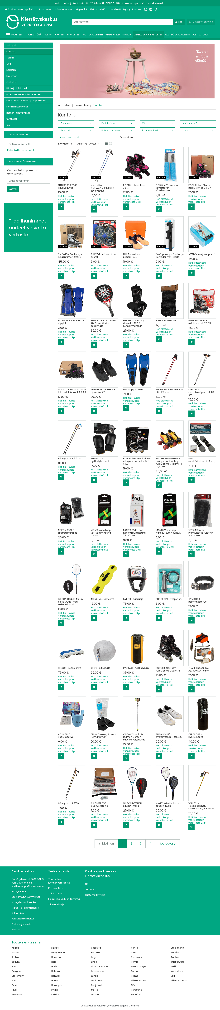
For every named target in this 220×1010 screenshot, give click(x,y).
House (54, 980)
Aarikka (15, 947)
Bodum (16, 961)
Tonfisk (175, 952)
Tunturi (175, 957)
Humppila (56, 985)
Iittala (54, 989)
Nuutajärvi (136, 957)
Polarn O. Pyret (139, 966)
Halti (53, 961)
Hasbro (55, 966)
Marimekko (97, 980)
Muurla (95, 994)
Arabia (15, 957)
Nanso (134, 947)
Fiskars (55, 947)
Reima (134, 975)
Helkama (56, 971)
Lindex (94, 961)
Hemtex (55, 975)
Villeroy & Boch (179, 980)
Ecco (14, 980)
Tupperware (177, 961)
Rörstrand (136, 989)
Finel (14, 989)
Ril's (133, 985)
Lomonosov (97, 971)
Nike (133, 952)
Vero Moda (177, 971)
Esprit (15, 985)
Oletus (92, 143)
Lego (93, 957)
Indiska (55, 994)
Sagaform (136, 994)
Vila (173, 975)
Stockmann (177, 947)
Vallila (174, 966)
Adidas (15, 952)
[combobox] (128, 22)
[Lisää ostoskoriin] (61, 206)
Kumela (95, 952)
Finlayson (17, 994)
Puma (134, 971)
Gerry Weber (58, 952)
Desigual (16, 971)
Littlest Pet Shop (100, 966)
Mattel (94, 989)
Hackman (56, 957)
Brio (14, 966)
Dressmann (18, 975)
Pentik (134, 961)
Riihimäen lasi (138, 980)
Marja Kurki (97, 985)
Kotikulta (96, 947)
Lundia (94, 975)
